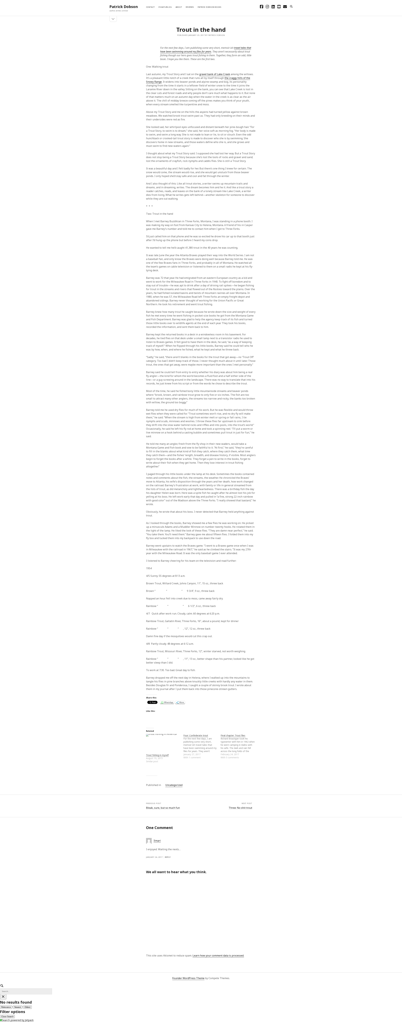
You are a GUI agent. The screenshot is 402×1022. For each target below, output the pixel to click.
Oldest (27, 1007)
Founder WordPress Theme (188, 978)
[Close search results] (3, 996)
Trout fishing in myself (157, 755)
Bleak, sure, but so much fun (163, 808)
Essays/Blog (165, 7)
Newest (17, 1007)
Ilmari (157, 840)
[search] (291, 6)
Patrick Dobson (123, 6)
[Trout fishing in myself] (163, 743)
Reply (168, 857)
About (179, 7)
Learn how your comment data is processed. (218, 955)
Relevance (6, 1007)
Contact (150, 7)
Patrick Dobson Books (209, 7)
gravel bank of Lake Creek (214, 74)
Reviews (190, 7)
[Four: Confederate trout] (202, 746)
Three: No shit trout (240, 808)
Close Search (7, 1016)
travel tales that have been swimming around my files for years (205, 49)
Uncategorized (173, 785)
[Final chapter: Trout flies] (239, 746)
